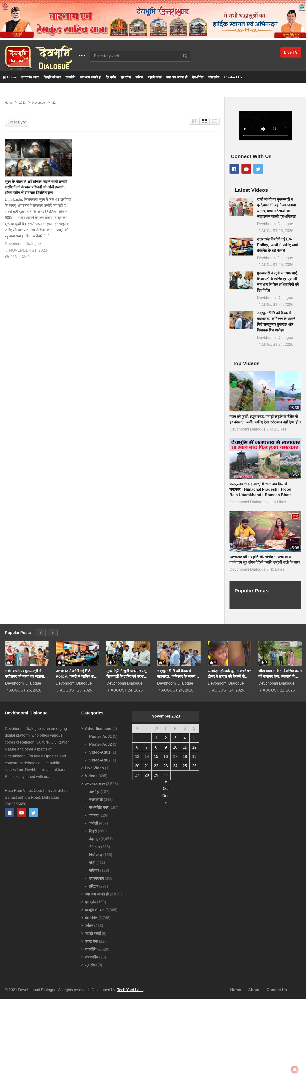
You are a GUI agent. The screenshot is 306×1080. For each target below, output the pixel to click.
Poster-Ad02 (100, 744)
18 (185, 757)
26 (194, 766)
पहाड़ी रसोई (155, 77)
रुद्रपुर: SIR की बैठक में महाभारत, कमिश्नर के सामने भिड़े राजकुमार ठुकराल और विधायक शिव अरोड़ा (176, 674)
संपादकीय (213, 77)
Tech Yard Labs (130, 990)
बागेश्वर (94, 870)
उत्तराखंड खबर (30, 77)
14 (147, 757)
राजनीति (70, 77)
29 (156, 775)
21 (147, 766)
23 (166, 766)
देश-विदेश (197, 77)
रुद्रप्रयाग (96, 878)
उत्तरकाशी (96, 800)
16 (166, 757)
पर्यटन (139, 77)
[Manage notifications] (295, 1069)
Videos (91, 776)
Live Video (94, 768)
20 (137, 766)
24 (175, 766)
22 (156, 766)
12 (194, 747)
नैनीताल (94, 847)
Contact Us (233, 77)
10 (175, 747)
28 (147, 775)
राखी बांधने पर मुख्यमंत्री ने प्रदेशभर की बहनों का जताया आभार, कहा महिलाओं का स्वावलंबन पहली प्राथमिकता (24, 674)
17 (175, 757)
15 (156, 757)
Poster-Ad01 (100, 736)
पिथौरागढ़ (95, 855)
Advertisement (98, 729)
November (39, 102)
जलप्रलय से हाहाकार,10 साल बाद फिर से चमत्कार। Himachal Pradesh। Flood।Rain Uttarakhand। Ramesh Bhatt (262, 489)
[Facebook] (234, 169)
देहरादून (94, 839)
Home (11, 77)
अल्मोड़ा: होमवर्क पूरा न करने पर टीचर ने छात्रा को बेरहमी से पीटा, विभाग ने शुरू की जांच (229, 674)
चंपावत (93, 815)
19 (194, 757)
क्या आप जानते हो (90, 77)
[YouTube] (246, 169)
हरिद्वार (93, 886)
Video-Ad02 (99, 760)
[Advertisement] (153, 1039)
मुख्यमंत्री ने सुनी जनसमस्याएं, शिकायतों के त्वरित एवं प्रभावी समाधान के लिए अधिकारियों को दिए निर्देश (127, 674)
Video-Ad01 (99, 752)
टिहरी (93, 831)
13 (137, 757)
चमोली (93, 823)
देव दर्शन (111, 77)
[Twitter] (258, 169)
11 (185, 747)
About (253, 990)
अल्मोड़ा (94, 792)
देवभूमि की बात (52, 77)
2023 (22, 102)
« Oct (166, 782)
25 (185, 766)
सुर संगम (126, 77)
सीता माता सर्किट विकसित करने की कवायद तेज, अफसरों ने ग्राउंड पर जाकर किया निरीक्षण (280, 674)
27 (137, 775)
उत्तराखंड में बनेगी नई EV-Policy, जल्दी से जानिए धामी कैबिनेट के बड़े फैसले (277, 245)
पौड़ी (92, 863)
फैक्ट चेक (91, 941)
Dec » (165, 796)
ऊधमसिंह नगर (99, 807)
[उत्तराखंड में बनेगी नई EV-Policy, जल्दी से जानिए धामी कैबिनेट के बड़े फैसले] (241, 246)
